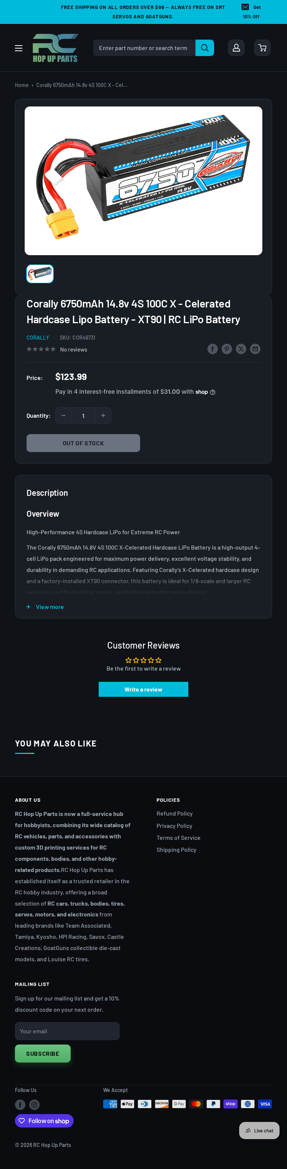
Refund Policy (175, 813)
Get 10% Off (252, 11)
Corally (38, 337)
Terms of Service (179, 837)
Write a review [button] (143, 689)
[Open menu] (18, 48)
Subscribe (42, 1053)
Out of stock (83, 442)
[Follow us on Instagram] (34, 1105)
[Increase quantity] (103, 415)
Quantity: (39, 415)
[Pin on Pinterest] (227, 348)
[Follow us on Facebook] (20, 1105)
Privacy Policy (174, 825)
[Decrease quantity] (63, 415)
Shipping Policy (177, 849)
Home (22, 85)
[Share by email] (255, 348)
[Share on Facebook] (212, 348)
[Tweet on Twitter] (241, 348)
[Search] (204, 48)
